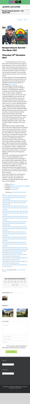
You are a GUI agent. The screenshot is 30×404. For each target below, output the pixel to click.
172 (24, 232)
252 (26, 211)
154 (19, 237)
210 (6, 223)
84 (14, 252)
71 (21, 254)
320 (3, 195)
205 (20, 223)
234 (20, 216)
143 (25, 239)
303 (3, 199)
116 (13, 247)
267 (15, 208)
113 (21, 247)
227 (15, 218)
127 (14, 244)
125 (19, 244)
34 (15, 261)
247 (15, 213)
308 (12, 197)
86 (10, 252)
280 (3, 206)
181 (6, 230)
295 (17, 201)
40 (3, 261)
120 (3, 247)
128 (11, 244)
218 (8, 221)
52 (20, 258)
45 (9, 259)
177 (11, 232)
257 (12, 211)
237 (12, 216)
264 (23, 208)
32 (19, 261)
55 (13, 258)
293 (23, 201)
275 (17, 206)
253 (23, 211)
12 (18, 265)
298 (9, 201)
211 (3, 223)
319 (6, 195)
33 (17, 261)
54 (16, 258)
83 (16, 252)
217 (11, 221)
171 (3, 233)
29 (26, 261)
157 (11, 237)
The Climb (22, 269)
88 (5, 252)
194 (19, 227)
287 (15, 202)
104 (19, 249)
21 (18, 263)
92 (20, 251)
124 (22, 244)
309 (9, 197)
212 (25, 221)
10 (22, 265)
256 (15, 211)
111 (26, 247)
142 (3, 240)
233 (23, 216)
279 (6, 206)
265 (21, 208)
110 (3, 249)
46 (7, 259)
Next (25, 19)
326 (13, 192)
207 (15, 223)
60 (3, 258)
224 (23, 218)
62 (16, 256)
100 (3, 251)
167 (14, 233)
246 (18, 213)
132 (24, 242)
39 (5, 261)
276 (14, 206)
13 (16, 265)
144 (22, 239)
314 (19, 195)
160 (3, 237)
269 (9, 208)
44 (11, 259)
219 (6, 221)
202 (6, 225)
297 (12, 201)
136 (14, 242)
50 (23, 258)
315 (16, 195)
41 (18, 259)
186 (17, 228)
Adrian (4, 269)
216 (14, 221)
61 (18, 256)
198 (9, 227)
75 (12, 254)
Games (18, 269)
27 (5, 263)
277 (12, 206)
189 (9, 228)
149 (9, 239)
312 (24, 195)
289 (9, 202)
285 (21, 202)
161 (6, 235)
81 (20, 252)
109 (6, 249)
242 (3, 214)
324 (19, 192)
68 (3, 256)
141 (6, 240)
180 (3, 232)
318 (8, 195)
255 (17, 211)
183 (25, 228)
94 (16, 251)
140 (3, 242)
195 (17, 227)
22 (16, 263)
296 (14, 201)
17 (9, 265)
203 (3, 225)
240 (3, 216)
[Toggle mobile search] (24, 7)
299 (6, 201)
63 (14, 256)
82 (19, 252)
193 (22, 227)
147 (14, 239)
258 (9, 211)
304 (23, 197)
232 (26, 216)
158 (9, 237)
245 (20, 213)
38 (7, 261)
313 (22, 195)
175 (16, 232)
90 (25, 251)
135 (16, 242)
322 (24, 192)
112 (23, 247)
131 (3, 244)
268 (12, 208)
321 (3, 194)
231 (3, 218)
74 (14, 254)
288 (12, 202)
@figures (12, 184)
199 (6, 227)
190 (6, 228)
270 (6, 208)
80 (3, 254)
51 (21, 258)
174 (19, 232)
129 (9, 244)
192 (25, 227)
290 (6, 202)
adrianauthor (14, 189)
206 (18, 223)
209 (9, 223)
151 (3, 239)
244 (23, 213)
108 (9, 249)
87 (7, 252)
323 (22, 192)
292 (26, 201)
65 (9, 256)
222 (3, 220)
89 (3, 252)
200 (3, 227)
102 (24, 249)
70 (23, 254)
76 (10, 254)
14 (15, 265)
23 (13, 263)
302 (6, 199)
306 (18, 197)
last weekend (13, 84)
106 (14, 249)
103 (21, 249)
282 (6, 204)
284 (24, 202)
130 (6, 244)
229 (9, 218)
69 (25, 254)
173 (22, 232)
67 (5, 256)
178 (8, 232)
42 (16, 259)
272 (26, 206)
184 (23, 228)
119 (6, 247)
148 (11, 239)
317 (11, 195)
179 (6, 232)
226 (18, 218)
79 (5, 254)
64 (12, 256)
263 (26, 208)
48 (3, 259)
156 (14, 237)
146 (17, 239)
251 (3, 213)
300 (3, 201)
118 (8, 247)
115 (16, 247)
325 (16, 192)
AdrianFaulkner (15, 187)
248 (12, 213)
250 (6, 213)
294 (20, 201)
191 (3, 228)
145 (20, 239)
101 (27, 249)
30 (23, 261)
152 (25, 237)
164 (22, 233)
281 (9, 204)
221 (6, 220)
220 (3, 221)
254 (20, 211)
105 (16, 249)
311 (3, 197)
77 (8, 254)
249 (9, 213)
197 (11, 227)
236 (15, 216)
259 (6, 211)
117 (11, 247)
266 (18, 208)
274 (20, 206)
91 (22, 251)
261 (6, 209)
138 (9, 242)
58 (7, 258)
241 (6, 214)
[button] (3, 313)
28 (3, 263)
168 (12, 233)
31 (21, 261)
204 (23, 223)
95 (14, 251)
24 (12, 263)
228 (12, 218)
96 (12, 251)
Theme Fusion (18, 388)
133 (22, 242)
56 (11, 258)
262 (3, 209)
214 (19, 221)
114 (18, 247)
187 (14, 228)
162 (3, 235)
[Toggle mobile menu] (27, 7)
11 (20, 265)
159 (6, 237)
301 (9, 199)
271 (3, 208)
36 (11, 261)
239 (6, 216)
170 (6, 233)
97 (9, 251)
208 (12, 223)
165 (20, 233)
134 (19, 242)
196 (14, 227)
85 (12, 252)
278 (9, 206)
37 (9, 261)
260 (3, 211)
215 (17, 221)
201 (9, 225)
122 (3, 246)
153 (22, 237)
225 (20, 218)
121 (6, 246)
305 (20, 197)
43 (13, 259)
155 (17, 237)
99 (5, 251)
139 (6, 242)
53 (18, 258)
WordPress (12, 388)
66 (7, 256)
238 (9, 216)
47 (5, 259)
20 (3, 265)
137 (11, 242)
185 (20, 228)
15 (13, 265)
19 (5, 265)
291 (3, 202)
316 (14, 195)
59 (5, 258)
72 (19, 254)
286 (18, 202)
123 (25, 244)
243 (26, 213)
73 (17, 254)
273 (23, 206)
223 (26, 218)
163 (25, 233)
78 (7, 254)
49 (26, 258)
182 (3, 230)
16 (11, 265)
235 (17, 216)
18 (7, 265)
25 (10, 263)
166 (17, 233)
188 (12, 228)
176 (14, 232)
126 (17, 244)
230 (6, 218)
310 (6, 197)
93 (18, 251)
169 (8, 233)
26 (7, 263)
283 (3, 204)
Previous (20, 19)
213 (22, 221)
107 (11, 249)
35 (13, 261)
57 (9, 258)
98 (7, 251)
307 (15, 197)
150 (6, 239)
